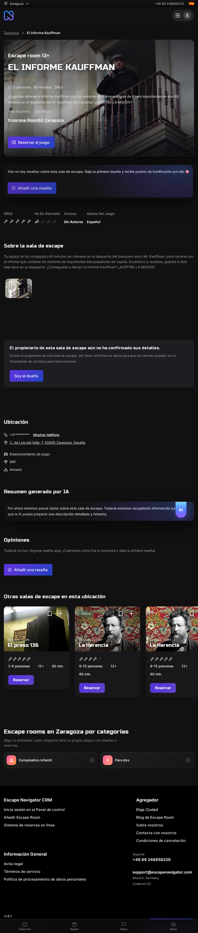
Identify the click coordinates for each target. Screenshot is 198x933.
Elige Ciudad (147, 809)
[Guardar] (50, 614)
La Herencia (93, 645)
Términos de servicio (22, 871)
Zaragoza (11, 33)
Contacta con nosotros (156, 833)
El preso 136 (23, 645)
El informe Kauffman (43, 33)
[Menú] (183, 15)
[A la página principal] (9, 15)
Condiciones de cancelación (161, 840)
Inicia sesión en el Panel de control (34, 809)
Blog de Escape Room (155, 817)
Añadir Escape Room (22, 817)
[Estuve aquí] (60, 614)
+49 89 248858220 (169, 4)
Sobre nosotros (149, 825)
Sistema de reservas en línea (29, 825)
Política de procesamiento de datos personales (45, 879)
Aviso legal (13, 863)
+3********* (19, 435)
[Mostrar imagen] (18, 288)
